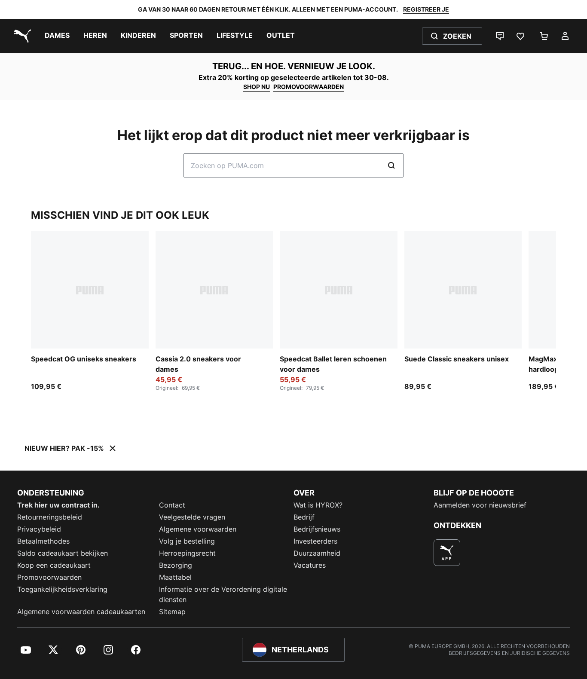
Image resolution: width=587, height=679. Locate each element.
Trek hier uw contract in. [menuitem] (58, 505)
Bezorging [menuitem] (175, 565)
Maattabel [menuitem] (175, 577)
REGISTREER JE (426, 9)
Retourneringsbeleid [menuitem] (49, 517)
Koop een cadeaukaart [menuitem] (54, 565)
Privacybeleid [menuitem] (39, 529)
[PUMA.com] (21, 36)
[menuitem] (57, 36)
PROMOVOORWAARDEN (308, 86)
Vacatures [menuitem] (310, 565)
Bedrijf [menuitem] (304, 517)
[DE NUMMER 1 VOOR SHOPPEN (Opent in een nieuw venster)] (447, 552)
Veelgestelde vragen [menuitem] (192, 517)
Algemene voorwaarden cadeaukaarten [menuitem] (81, 611)
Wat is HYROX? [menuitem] (318, 505)
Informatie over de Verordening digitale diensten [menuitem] (223, 594)
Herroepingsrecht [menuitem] (187, 553)
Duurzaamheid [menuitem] (317, 553)
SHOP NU (256, 86)
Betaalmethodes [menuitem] (43, 541)
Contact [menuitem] (172, 505)
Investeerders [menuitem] (315, 541)
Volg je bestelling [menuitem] (187, 541)
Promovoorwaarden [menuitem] (49, 577)
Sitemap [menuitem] (172, 611)
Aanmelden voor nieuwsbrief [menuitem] (480, 505)
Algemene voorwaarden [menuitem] (197, 529)
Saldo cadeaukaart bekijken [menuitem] (62, 553)
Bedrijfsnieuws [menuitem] (317, 529)
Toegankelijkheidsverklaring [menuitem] (62, 589)
